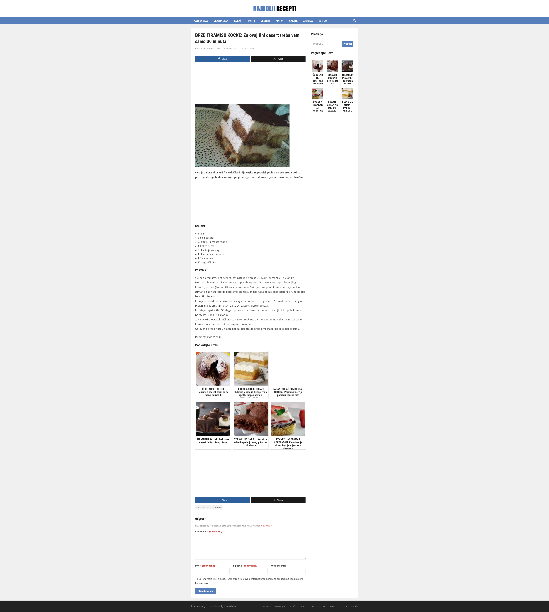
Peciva (279, 20)
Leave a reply (247, 48)
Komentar (208, 531)
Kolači (238, 20)
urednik (209, 48)
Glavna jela (221, 20)
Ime (205, 565)
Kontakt (324, 20)
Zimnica (308, 20)
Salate (293, 20)
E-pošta (245, 565)
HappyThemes (230, 606)
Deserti (265, 20)
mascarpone (203, 507)
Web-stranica (279, 565)
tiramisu (218, 507)
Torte (251, 20)
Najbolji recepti (205, 606)
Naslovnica (201, 20)
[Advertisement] (250, 84)
